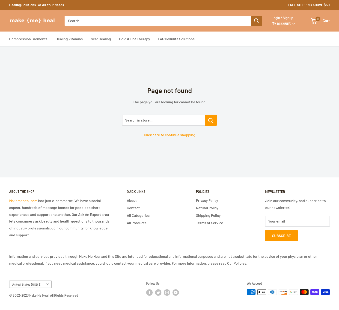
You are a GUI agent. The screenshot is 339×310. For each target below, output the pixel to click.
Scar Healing (101, 39)
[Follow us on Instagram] (167, 292)
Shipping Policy (208, 215)
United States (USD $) (26, 284)
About (132, 200)
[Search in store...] (211, 120)
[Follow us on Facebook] (149, 292)
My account (281, 23)
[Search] (256, 21)
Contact (133, 208)
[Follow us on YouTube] (175, 292)
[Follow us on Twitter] (158, 292)
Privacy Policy (207, 200)
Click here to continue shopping (169, 135)
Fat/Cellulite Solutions (176, 39)
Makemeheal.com (23, 200)
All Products (136, 222)
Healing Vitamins (69, 39)
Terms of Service (209, 222)
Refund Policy (207, 208)
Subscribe (281, 235)
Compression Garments (28, 39)
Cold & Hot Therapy (134, 39)
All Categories (138, 215)
